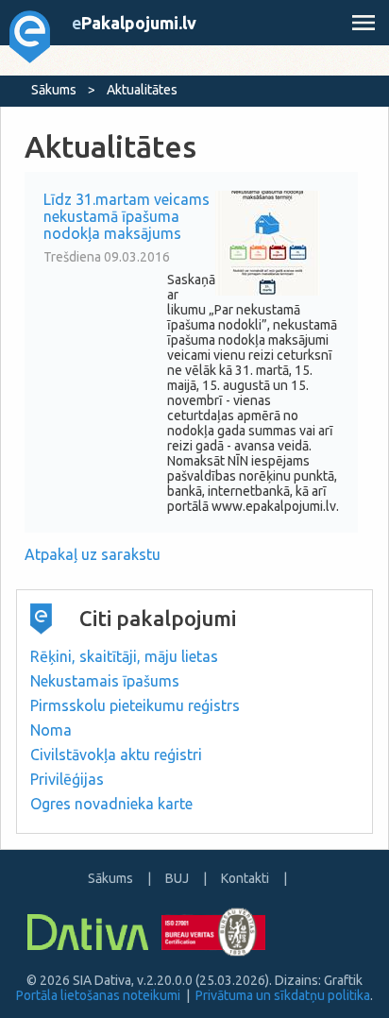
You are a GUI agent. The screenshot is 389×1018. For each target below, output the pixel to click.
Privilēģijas (67, 779)
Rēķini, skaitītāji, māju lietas (124, 656)
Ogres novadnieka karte (111, 803)
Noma (51, 729)
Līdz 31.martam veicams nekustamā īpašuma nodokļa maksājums (126, 216)
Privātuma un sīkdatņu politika (282, 995)
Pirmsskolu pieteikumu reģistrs (135, 705)
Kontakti (245, 878)
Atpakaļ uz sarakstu (93, 554)
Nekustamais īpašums (104, 680)
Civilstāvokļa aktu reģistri (116, 754)
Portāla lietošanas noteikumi (98, 995)
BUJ (177, 878)
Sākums (53, 89)
